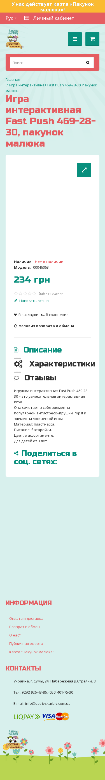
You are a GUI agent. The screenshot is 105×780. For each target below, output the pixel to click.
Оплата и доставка (26, 618)
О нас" (15, 635)
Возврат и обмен (24, 626)
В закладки (28, 314)
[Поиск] (88, 62)
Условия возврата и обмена (46, 325)
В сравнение (57, 314)
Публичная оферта (26, 643)
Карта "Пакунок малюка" (31, 651)
